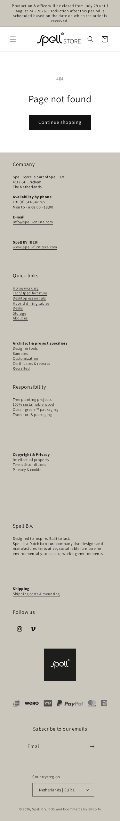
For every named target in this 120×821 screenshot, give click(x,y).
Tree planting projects (32, 399)
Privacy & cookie (27, 469)
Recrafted (21, 368)
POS (51, 809)
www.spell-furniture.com (35, 246)
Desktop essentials (29, 298)
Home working (25, 288)
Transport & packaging (32, 414)
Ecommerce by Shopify (82, 809)
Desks (18, 308)
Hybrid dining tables (31, 303)
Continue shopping (60, 122)
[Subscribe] (92, 746)
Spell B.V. (39, 809)
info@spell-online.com (33, 221)
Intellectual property (31, 459)
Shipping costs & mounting (36, 593)
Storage (19, 313)
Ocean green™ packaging (35, 409)
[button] (13, 39)
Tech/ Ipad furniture (30, 293)
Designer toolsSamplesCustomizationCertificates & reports (31, 356)
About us (20, 318)
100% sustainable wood (33, 404)
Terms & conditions (29, 464)
